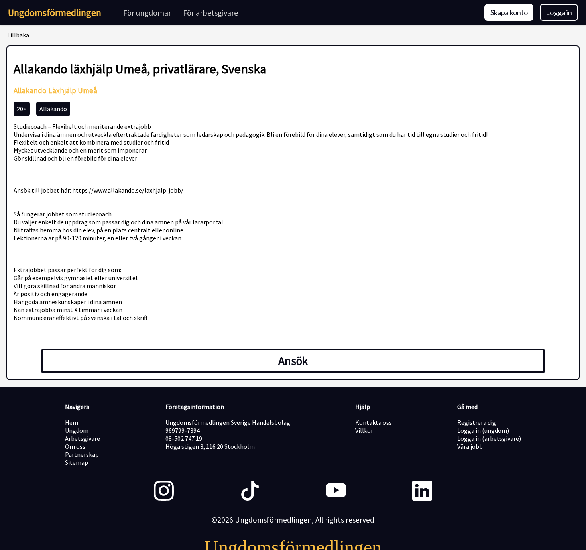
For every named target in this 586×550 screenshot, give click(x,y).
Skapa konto (509, 12)
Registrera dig (476, 422)
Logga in (559, 12)
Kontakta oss (373, 422)
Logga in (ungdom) (483, 430)
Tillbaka (17, 35)
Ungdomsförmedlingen (54, 12)
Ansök (293, 361)
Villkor (364, 430)
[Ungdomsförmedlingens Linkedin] (422, 491)
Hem (71, 422)
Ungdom (76, 430)
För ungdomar (147, 13)
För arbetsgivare (210, 13)
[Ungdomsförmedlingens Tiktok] (250, 491)
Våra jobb (470, 446)
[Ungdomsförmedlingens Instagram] (164, 491)
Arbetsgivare (82, 438)
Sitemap (76, 462)
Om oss (75, 446)
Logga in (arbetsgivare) (489, 438)
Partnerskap (82, 454)
